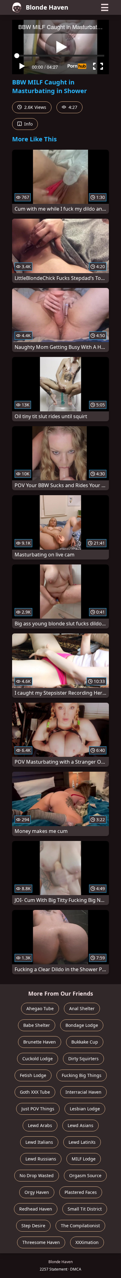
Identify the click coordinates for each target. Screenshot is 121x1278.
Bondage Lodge (81, 1025)
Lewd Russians (40, 1159)
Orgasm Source (85, 1175)
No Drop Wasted (37, 1175)
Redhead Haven (35, 1209)
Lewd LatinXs (82, 1142)
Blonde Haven (47, 7)
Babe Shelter (36, 1025)
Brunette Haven (39, 1042)
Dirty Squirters (83, 1058)
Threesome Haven (41, 1242)
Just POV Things (37, 1109)
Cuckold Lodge (37, 1058)
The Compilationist (80, 1226)
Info (28, 124)
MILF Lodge (84, 1159)
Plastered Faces (81, 1192)
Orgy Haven (37, 1192)
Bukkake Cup (84, 1042)
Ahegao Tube (40, 1008)
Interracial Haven (83, 1092)
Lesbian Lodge (85, 1109)
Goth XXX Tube (35, 1092)
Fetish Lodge (33, 1075)
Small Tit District (85, 1209)
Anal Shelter (82, 1008)
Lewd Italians (39, 1142)
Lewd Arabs (40, 1125)
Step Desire (33, 1226)
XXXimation (87, 1242)
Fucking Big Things (81, 1075)
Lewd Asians (80, 1125)
